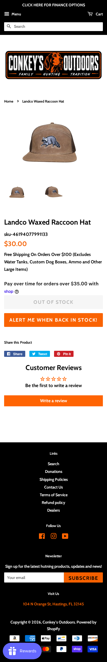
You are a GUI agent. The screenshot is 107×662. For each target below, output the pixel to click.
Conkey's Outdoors (59, 622)
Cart (99, 14)
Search (53, 463)
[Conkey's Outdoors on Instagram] (53, 537)
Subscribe (83, 578)
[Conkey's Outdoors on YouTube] (65, 537)
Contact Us (53, 487)
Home (8, 101)
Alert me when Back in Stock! (53, 320)
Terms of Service (53, 494)
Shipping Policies (54, 479)
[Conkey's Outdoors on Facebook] (42, 537)
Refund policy (53, 502)
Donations (53, 471)
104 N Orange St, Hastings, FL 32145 (53, 604)
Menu (16, 14)
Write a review (53, 400)
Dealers (53, 510)
